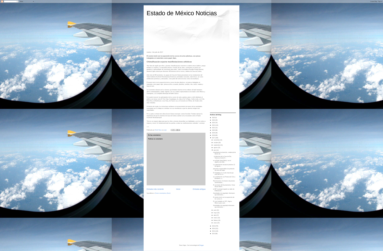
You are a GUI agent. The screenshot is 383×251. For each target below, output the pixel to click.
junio (215, 210)
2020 (213, 130)
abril (215, 215)
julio (215, 150)
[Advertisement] (191, 34)
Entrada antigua (199, 189)
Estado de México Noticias (182, 13)
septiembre (217, 145)
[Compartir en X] (175, 130)
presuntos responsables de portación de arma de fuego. (223, 169)
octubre (216, 142)
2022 (213, 125)
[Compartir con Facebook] (177, 130)
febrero (216, 220)
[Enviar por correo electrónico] (172, 130)
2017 (213, 138)
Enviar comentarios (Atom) (162, 193)
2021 (213, 127)
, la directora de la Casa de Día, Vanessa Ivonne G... (222, 157)
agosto (216, 147)
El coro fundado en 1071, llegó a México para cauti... (222, 202)
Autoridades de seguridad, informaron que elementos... (224, 194)
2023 (213, 122)
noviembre (217, 140)
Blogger (201, 245)
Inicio (178, 189)
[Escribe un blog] (174, 130)
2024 (213, 120)
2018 (213, 135)
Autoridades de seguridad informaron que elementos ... (223, 206)
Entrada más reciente (155, 189)
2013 (213, 233)
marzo (216, 217)
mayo (215, 212)
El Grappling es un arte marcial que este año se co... (223, 173)
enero (215, 223)
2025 (213, 117)
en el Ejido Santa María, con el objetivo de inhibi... (222, 161)
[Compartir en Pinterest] (179, 130)
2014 (213, 231)
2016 (213, 226)
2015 (213, 228)
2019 (213, 133)
